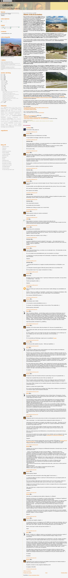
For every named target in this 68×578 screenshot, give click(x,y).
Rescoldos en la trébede (6, 163)
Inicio (46, 572)
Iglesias (12, 109)
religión (10, 125)
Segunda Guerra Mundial (16, 111)
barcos (7, 114)
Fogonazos (4, 148)
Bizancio (10, 107)
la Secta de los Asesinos (58, 435)
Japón (12, 110)
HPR (27, 219)
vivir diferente (11, 126)
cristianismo (3, 118)
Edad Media (3, 108)
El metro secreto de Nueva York (6, 61)
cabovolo (8, 5)
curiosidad (10, 118)
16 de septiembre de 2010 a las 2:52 (32, 414)
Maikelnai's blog (5, 155)
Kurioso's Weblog (5, 152)
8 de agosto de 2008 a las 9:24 (31, 260)
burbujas (15, 114)
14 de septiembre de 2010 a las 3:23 (32, 323)
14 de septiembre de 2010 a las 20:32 (32, 340)
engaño (12, 119)
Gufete (27, 286)
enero (4, 101)
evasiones (3, 121)
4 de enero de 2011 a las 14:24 (31, 492)
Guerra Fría (8, 109)
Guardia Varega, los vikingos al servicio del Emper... (11, 94)
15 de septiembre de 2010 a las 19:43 (32, 391)
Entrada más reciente (27, 572)
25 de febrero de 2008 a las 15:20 (31, 150)
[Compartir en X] (25, 122)
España (13, 108)
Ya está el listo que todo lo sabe (8, 169)
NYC (20, 110)
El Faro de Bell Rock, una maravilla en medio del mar (10, 63)
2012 (3, 75)
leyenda (16, 122)
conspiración (15, 117)
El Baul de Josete (5, 146)
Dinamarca (19, 107)
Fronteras (4, 149)
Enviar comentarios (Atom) (34, 575)
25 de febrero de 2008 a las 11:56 (31, 131)
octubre (4, 82)
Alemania (6, 107)
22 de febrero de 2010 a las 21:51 (31, 309)
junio (4, 86)
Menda (27, 446)
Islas (7, 110)
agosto (4, 84)
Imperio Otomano (17, 109)
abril (3, 88)
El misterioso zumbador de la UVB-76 (7, 66)
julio (3, 85)
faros (9, 121)
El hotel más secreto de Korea (30, 108)
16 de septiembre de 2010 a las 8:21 (32, 444)
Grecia (20, 108)
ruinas (13, 125)
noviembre (4, 81)
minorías (15, 124)
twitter (17, 26)
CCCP (13, 107)
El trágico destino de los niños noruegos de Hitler (10, 98)
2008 (3, 79)
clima (10, 115)
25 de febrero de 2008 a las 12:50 (31, 139)
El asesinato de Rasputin (7, 99)
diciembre (4, 80)
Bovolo (28, 133)
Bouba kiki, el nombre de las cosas (8, 95)
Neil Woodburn (41, 112)
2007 (3, 102)
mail (9, 26)
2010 (3, 77)
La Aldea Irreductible (6, 154)
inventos (10, 123)
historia (16, 121)
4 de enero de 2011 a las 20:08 (31, 516)
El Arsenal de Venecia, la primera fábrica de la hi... (11, 91)
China (16, 107)
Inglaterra (3, 110)
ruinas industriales (18, 125)
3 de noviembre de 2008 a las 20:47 (32, 285)
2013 (3, 74)
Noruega (2, 111)
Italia (9, 110)
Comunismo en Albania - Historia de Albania (32, 117)
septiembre (5, 83)
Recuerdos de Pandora (6, 161)
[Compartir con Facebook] (26, 122)
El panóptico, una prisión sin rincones (7, 67)
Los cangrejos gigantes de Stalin (30, 109)
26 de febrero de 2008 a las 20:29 (31, 225)
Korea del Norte (16, 110)
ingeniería (6, 122)
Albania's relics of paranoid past (30, 115)
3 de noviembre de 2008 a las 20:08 (32, 271)
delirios (14, 118)
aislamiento (11, 112)
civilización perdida (4, 115)
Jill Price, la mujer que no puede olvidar (8, 64)
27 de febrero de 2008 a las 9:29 (31, 237)
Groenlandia (3, 109)
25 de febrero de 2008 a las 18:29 (31, 192)
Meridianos (4, 157)
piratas (7, 125)
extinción (6, 121)
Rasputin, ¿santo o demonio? (7, 100)
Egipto (7, 108)
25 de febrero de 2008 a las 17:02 (31, 168)
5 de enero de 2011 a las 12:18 (31, 530)
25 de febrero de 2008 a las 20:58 (31, 199)
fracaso (11, 121)
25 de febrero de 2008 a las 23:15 (31, 217)
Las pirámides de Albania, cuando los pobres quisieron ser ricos (36, 107)
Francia (17, 108)
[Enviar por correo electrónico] (24, 122)
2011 (3, 76)
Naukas (3, 158)
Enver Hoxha (26, 116)
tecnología (3, 126)
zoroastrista (49, 435)
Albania (2, 107)
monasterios (3, 125)
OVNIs (5, 111)
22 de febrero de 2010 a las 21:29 (31, 297)
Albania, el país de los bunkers (32, 14)
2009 (3, 78)
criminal (20, 117)
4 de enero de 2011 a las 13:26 (31, 469)
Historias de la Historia (6, 151)
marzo (4, 89)
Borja (27, 311)
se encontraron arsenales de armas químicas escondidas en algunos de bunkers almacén (44, 97)
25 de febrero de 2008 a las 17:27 (31, 179)
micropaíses (11, 124)
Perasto (54, 338)
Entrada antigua (64, 572)
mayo (4, 87)
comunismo (9, 117)
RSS (2, 26)
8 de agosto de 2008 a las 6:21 (31, 246)
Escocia (10, 108)
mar (7, 124)
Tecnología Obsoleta (6, 166)
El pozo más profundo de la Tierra (7, 62)
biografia (11, 114)
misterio (19, 124)
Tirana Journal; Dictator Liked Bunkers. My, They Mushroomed (36, 118)
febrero (4, 90)
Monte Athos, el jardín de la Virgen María (9, 97)
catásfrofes (19, 114)
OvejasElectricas (5, 160)
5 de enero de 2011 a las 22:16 (31, 557)
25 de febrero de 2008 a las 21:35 (31, 209)
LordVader (28, 127)
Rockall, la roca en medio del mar (8, 96)
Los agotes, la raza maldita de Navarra (9, 93)
